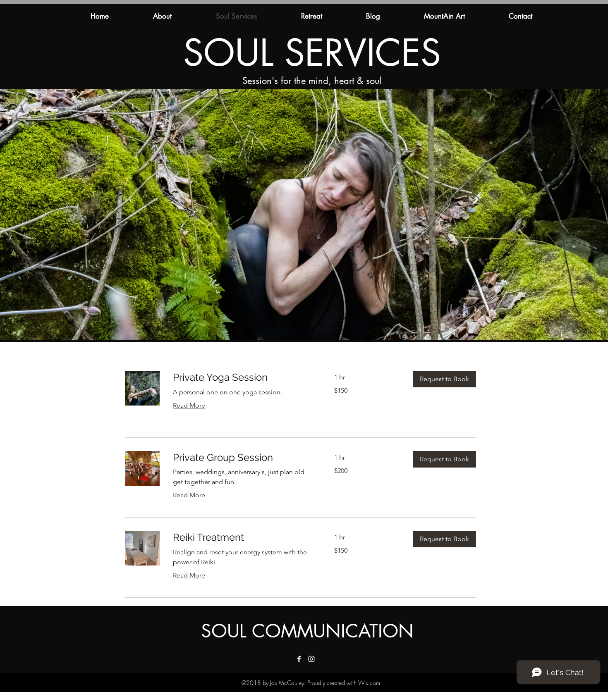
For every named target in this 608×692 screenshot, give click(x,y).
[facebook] (299, 659)
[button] (444, 379)
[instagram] (311, 659)
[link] (243, 377)
